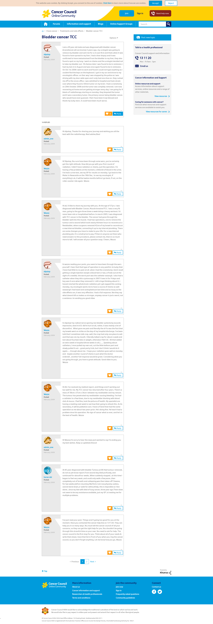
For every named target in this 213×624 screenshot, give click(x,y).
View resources (161, 96)
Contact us (156, 586)
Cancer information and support (86, 590)
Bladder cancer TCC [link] (94, 31)
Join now (119, 586)
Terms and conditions (81, 597)
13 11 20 (145, 58)
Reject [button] (171, 3)
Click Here (107, 3)
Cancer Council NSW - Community (59, 13)
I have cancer (51, 31)
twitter (160, 592)
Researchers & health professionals (87, 594)
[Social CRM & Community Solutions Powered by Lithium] (165, 572)
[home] (45, 24)
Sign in (140, 13)
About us (76, 586)
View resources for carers (156, 111)
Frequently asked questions (127, 594)
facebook (154, 592)
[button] (155, 3)
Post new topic (148, 37)
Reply (119, 113)
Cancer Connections (43, 31)
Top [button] (45, 571)
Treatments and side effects (71, 31)
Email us (144, 66)
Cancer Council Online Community (57, 585)
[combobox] (155, 24)
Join (126, 13)
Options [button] (113, 38)
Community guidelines (125, 597)
